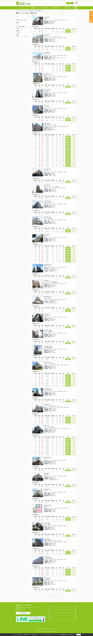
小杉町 (49, 404)
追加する (74, 31)
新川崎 (49, 527)
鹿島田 (48, 528)
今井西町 (50, 457)
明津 (49, 52)
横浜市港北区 (46, 264)
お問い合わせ (67, 7)
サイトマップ (57, 628)
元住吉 (50, 21)
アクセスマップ (50, 616)
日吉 (49, 22)
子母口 (49, 489)
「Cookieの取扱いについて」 (64, 634)
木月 (49, 17)
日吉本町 (50, 264)
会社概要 (33, 7)
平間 (48, 23)
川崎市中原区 (46, 17)
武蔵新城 (48, 222)
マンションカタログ (37, 628)
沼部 (50, 80)
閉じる (78, 634)
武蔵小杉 (50, 41)
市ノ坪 (49, 280)
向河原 (48, 112)
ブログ (49, 613)
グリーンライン (47, 269)
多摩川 (50, 191)
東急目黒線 (46, 352)
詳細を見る (68, 31)
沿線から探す (56, 7)
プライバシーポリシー (50, 628)
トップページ (50, 605)
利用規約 (43, 628)
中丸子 (49, 362)
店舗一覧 (69, 3)
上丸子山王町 (50, 346)
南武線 (45, 23)
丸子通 (49, 185)
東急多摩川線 (46, 80)
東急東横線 (46, 21)
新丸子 (50, 189)
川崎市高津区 (46, 52)
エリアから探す (44, 7)
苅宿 (49, 314)
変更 (29, 16)
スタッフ (49, 608)
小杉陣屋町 (50, 330)
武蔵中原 (48, 173)
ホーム (21, 7)
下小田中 (50, 169)
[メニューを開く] (76, 8)
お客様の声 (49, 610)
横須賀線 (45, 96)
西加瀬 (49, 123)
